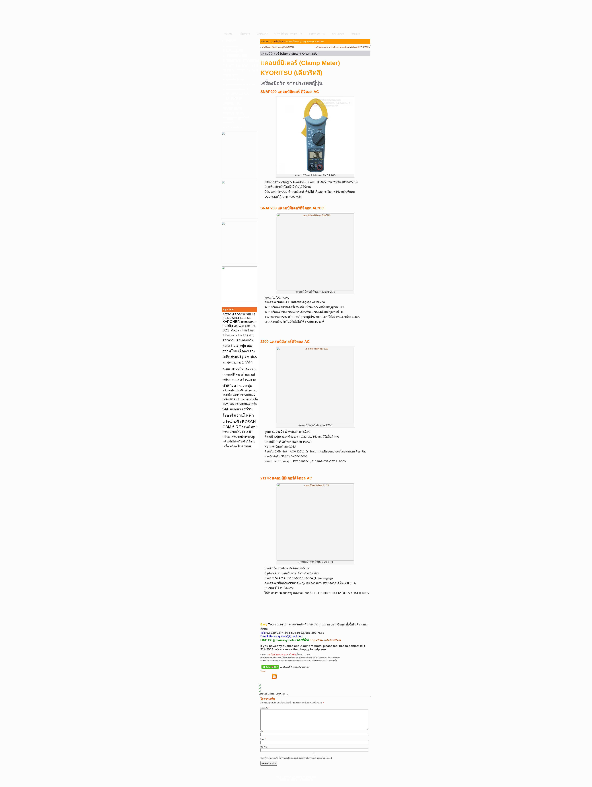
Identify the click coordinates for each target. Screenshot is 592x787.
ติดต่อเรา (355, 34)
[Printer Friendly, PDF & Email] (270, 667)
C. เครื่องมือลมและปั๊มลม (235, 55)
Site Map (312, 777)
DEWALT (233, 317)
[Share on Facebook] (262, 676)
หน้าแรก (228, 34)
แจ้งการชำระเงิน (317, 34)
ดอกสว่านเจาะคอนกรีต (237, 340)
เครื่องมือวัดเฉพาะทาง (233, 113)
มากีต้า (247, 362)
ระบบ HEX (229, 369)
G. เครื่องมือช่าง (230, 75)
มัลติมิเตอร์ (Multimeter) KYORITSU (278, 47)
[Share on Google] (280, 676)
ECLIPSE (245, 318)
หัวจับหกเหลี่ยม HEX (235, 432)
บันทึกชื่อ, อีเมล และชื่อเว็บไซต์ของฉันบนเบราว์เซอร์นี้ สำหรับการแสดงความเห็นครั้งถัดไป (296, 758)
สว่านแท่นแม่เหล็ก (233, 390)
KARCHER (231, 322)
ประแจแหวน (234, 362)
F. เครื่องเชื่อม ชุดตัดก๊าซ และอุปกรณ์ (240, 70)
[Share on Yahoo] (285, 676)
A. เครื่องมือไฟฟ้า (231, 46)
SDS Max (229, 330)
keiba (244, 321)
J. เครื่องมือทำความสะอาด (235, 89)
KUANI (252, 322)
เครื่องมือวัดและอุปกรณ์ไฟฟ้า (237, 118)
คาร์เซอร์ (243, 330)
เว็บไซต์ (263, 747)
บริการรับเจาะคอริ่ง (232, 127)
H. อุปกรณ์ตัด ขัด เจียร (233, 79)
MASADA (239, 326)
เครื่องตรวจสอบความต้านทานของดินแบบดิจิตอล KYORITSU (341, 47)
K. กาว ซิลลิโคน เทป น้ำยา (236, 94)
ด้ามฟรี (236, 357)
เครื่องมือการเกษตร (232, 103)
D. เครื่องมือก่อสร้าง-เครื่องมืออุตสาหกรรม (240, 60)
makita (227, 326)
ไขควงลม (244, 446)
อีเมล (263, 739)
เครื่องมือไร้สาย (245, 441)
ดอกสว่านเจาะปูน (234, 345)
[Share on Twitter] (268, 676)
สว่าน (243, 368)
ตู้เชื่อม (246, 357)
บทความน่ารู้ (338, 34)
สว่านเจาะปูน (243, 385)
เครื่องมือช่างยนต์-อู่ (232, 108)
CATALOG (262, 34)
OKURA (250, 326)
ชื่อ (262, 731)
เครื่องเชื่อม (229, 446)
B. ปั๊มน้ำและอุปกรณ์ (232, 51)
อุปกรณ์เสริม (229, 122)
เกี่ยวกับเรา (245, 34)
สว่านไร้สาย (249, 427)
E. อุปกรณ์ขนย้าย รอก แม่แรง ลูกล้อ (240, 65)
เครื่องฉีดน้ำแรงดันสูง (242, 436)
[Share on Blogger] (274, 676)
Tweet (263, 671)
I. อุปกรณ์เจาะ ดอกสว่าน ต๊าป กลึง (239, 84)
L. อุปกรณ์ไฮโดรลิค (232, 98)
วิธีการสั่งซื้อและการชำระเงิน (288, 34)
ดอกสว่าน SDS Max (242, 335)
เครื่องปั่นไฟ (229, 441)
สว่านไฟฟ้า (244, 415)
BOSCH (228, 314)
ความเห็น (264, 708)
